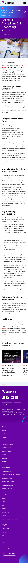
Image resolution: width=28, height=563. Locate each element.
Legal (3, 433)
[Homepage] (8, 2)
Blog (3, 535)
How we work (5, 512)
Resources (4, 539)
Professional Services (7, 444)
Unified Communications (8, 481)
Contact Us (6, 548)
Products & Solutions (7, 488)
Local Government (6, 447)
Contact (4, 515)
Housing (4, 430)
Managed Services (6, 471)
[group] (11, 364)
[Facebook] (16, 397)
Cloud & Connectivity (7, 478)
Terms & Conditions (7, 402)
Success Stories (6, 532)
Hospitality (4, 458)
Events (3, 501)
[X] (7, 397)
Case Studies (5, 528)
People (4, 508)
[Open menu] (24, 2)
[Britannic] (9, 391)
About (3, 498)
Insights (5, 525)
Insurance (4, 437)
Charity (4, 454)
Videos (3, 542)
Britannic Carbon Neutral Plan (9, 519)
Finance (4, 440)
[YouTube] (12, 397)
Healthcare (5, 461)
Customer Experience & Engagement (11, 474)
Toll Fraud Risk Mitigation (8, 405)
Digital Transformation (7, 485)
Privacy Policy (17, 402)
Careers (4, 505)
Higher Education (6, 451)
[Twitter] (3, 397)
